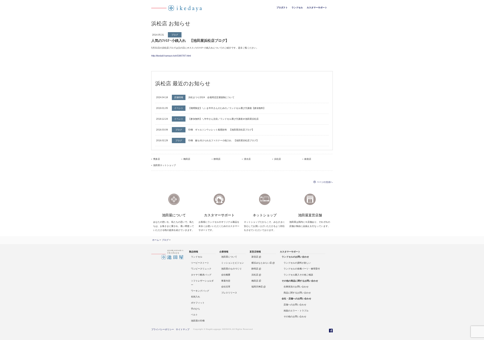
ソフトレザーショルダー (202, 282)
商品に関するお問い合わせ (297, 292)
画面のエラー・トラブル (296, 310)
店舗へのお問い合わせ (295, 304)
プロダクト (282, 7)
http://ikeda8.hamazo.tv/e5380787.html (171, 55)
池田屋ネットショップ (164, 165)
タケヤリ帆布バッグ (201, 274)
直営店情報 (255, 251)
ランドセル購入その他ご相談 (298, 274)
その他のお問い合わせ (295, 316)
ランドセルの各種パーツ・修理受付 (302, 268)
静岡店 (217, 159)
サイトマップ (182, 329)
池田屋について (229, 256)
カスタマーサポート (317, 7)
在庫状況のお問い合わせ (296, 286)
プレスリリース (229, 292)
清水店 (247, 159)
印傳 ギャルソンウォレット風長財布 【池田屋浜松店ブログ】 (221, 129)
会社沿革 (225, 286)
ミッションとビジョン (232, 263)
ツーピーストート (200, 263)
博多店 (156, 159)
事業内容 (225, 280)
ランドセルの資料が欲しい (297, 263)
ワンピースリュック (201, 268)
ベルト (194, 314)
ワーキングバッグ (200, 291)
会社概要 (225, 274)
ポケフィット (198, 302)
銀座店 (307, 159)
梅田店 (186, 159)
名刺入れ (195, 296)
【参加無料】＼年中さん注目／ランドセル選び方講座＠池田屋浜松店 (223, 119)
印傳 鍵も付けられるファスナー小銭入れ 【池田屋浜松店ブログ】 (223, 140)
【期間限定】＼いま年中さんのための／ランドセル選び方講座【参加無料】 (226, 108)
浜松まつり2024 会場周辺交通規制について (211, 97)
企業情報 (223, 251)
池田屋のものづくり (231, 268)
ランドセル (297, 7)
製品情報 (193, 251)
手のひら (195, 308)
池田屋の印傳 (198, 320)
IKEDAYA (226, 329)
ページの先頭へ (324, 182)
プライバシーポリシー (162, 329)
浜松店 (277, 159)
